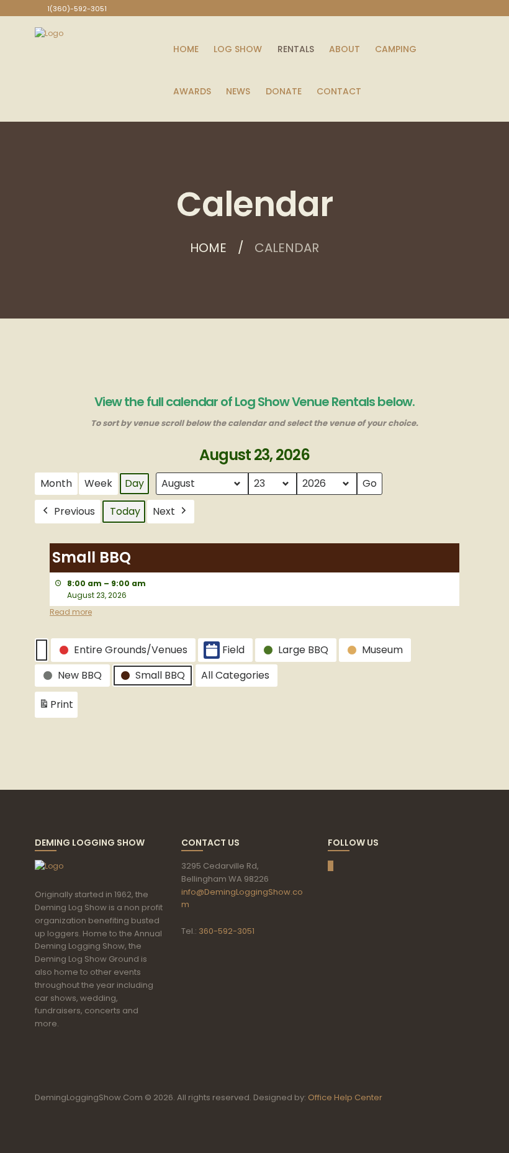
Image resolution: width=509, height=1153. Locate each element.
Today (125, 511)
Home (208, 248)
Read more (71, 612)
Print (55, 707)
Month (56, 483)
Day (134, 483)
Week (98, 483)
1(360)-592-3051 (77, 9)
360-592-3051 (226, 931)
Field (233, 650)
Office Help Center (345, 1097)
